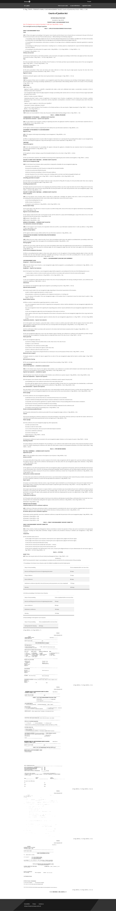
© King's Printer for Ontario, (32, 906)
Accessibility (27, 903)
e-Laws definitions (75, 5)
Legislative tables (86, 5)
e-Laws (26, 6)
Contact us (41, 903)
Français (89, 1)
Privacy (34, 903)
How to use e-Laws (63, 5)
